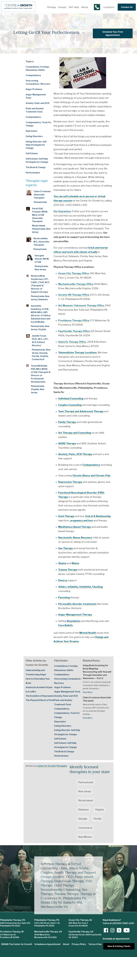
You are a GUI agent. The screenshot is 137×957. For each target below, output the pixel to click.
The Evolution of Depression (40, 696)
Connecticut (85, 827)
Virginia (99, 809)
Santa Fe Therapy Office (72, 341)
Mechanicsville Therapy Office (76, 284)
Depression (31, 131)
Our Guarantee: (62, 211)
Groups (62, 7)
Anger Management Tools (67, 691)
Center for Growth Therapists (52, 766)
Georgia (82, 818)
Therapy (51, 7)
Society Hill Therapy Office (73, 294)
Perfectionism (33, 172)
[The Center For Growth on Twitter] (119, 930)
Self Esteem (32, 153)
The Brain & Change (36, 167)
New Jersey (84, 791)
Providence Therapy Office (74, 320)
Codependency (33, 75)
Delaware (83, 809)
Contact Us (127, 7)
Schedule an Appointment (47, 944)
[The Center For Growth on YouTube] (125, 930)
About (84, 7)
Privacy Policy (79, 944)
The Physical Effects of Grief (40, 700)
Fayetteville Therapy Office (74, 331)
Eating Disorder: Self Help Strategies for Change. (36, 144)
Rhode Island (85, 800)
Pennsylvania (85, 782)
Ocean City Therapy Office (73, 273)
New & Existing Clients (119, 946)
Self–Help (73, 7)
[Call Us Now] (97, 7)
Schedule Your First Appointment (112, 33)
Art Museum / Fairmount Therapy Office (81, 305)
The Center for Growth (20, 944)
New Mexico (85, 836)
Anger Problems (34, 89)
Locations (108, 7)
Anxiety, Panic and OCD (37, 103)
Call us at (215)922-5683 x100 (118, 923)
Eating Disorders (34, 136)
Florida (97, 818)
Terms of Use (95, 944)
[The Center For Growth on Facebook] (106, 930)
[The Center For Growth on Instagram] (112, 930)
